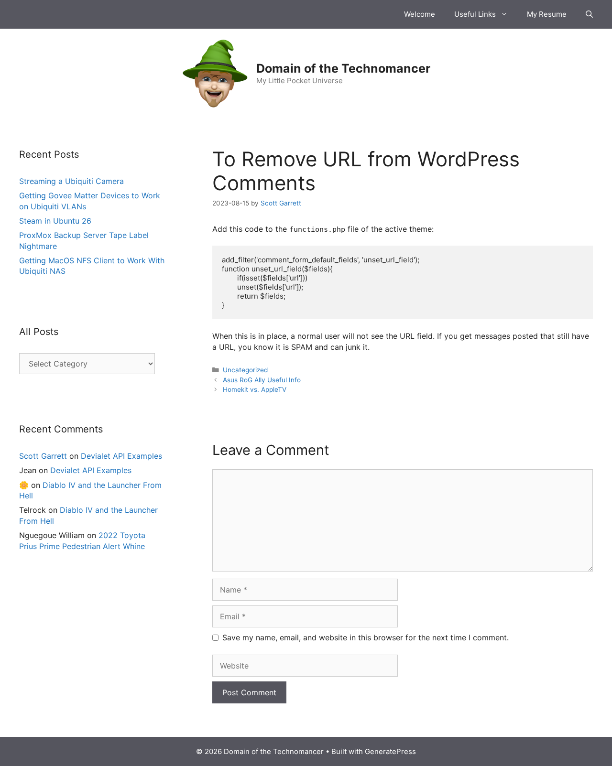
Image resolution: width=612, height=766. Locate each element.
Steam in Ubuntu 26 (55, 221)
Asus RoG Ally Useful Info (262, 380)
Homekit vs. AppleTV (254, 389)
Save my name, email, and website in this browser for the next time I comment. (365, 637)
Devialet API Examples (121, 456)
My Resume (547, 14)
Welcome (419, 14)
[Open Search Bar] (589, 14)
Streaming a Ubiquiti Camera (71, 181)
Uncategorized (245, 370)
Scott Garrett (43, 456)
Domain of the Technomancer (343, 68)
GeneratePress (390, 751)
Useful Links (475, 14)
